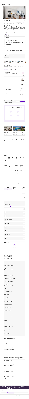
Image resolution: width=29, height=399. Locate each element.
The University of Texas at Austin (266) (8, 326)
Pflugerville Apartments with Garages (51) (9, 275)
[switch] (23, 75)
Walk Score (14, 244)
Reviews (19, 23)
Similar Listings (10, 23)
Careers (11, 386)
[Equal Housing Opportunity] (21, 386)
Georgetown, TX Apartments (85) (8, 301)
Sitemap (15, 387)
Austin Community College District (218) (8, 327)
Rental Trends (15, 386)
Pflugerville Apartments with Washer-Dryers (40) (9, 278)
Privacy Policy (8, 387)
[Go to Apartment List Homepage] (14, 1)
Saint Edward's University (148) (7, 330)
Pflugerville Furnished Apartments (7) (8, 279)
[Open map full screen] (24, 209)
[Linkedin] (22, 386)
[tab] (5, 69)
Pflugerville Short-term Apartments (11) (8, 285)
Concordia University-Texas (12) (7, 333)
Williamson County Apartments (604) (8, 316)
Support (18, 386)
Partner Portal (12, 388)
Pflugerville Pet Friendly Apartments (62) (8, 281)
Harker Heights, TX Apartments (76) (8, 304)
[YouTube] (25, 386)
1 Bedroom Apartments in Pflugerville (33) (9, 265)
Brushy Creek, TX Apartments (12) (8, 300)
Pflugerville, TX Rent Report (18, 348)
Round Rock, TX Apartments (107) (8, 291)
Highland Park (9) (6, 320)
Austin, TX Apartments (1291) (7, 310)
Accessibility (8, 388)
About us (8, 386)
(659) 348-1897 (5, 21)
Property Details (22, 23)
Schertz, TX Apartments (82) (7, 311)
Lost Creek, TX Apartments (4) (7, 295)
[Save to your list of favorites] (24, 7)
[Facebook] (23, 386)
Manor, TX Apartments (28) (7, 294)
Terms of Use (12, 387)
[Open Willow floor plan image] (22, 79)
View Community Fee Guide (7, 206)
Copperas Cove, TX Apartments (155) (8, 307)
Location (13, 23)
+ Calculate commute (8, 46)
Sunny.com (19, 387)
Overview (5, 23)
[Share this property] (24, 20)
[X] (24, 386)
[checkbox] (11, 112)
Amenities (16, 23)
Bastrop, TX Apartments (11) (7, 297)
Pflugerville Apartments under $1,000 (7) (8, 269)
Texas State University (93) (7, 329)
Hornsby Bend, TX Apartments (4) (8, 298)
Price (7, 23)
